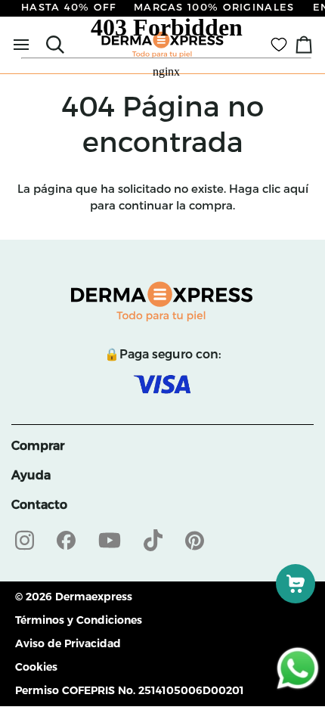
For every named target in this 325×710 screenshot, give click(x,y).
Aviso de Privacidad (68, 643)
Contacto (39, 505)
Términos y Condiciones (78, 620)
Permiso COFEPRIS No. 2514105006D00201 (129, 690)
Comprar (37, 446)
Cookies (36, 667)
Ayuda (31, 475)
